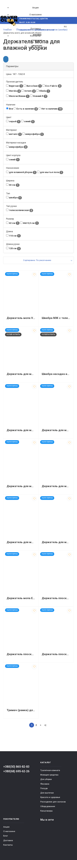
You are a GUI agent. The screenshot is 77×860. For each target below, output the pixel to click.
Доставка (8, 840)
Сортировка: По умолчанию (37, 260)
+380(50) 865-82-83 (16, 766)
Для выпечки (47, 793)
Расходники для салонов (53, 801)
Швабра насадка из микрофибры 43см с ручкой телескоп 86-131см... (56, 374)
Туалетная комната (50, 770)
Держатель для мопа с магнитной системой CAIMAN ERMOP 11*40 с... (21, 542)
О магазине (35, 14)
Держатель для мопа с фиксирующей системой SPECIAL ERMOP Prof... (56, 542)
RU (65, 26)
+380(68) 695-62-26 (16, 771)
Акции (35, 7)
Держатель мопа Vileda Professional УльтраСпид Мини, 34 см (21, 318)
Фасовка (44, 784)
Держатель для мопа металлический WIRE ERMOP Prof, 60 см (21, 486)
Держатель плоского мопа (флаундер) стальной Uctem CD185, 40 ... (21, 654)
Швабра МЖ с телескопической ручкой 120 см (56, 318)
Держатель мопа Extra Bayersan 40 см (21, 598)
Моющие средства (49, 775)
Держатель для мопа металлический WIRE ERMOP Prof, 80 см (56, 486)
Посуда (44, 788)
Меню (9, 29)
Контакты (8, 845)
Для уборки (46, 779)
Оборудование (47, 806)
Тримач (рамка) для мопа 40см (21, 710)
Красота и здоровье (50, 797)
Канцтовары (46, 811)
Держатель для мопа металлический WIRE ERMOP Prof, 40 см (21, 430)
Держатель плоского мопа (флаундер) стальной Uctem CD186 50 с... (56, 654)
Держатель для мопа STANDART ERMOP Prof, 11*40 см (21, 374)
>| (45, 725)
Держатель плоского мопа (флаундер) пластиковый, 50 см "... (56, 598)
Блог (5, 835)
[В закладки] (34, 274)
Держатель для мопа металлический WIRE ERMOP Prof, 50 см (56, 430)
